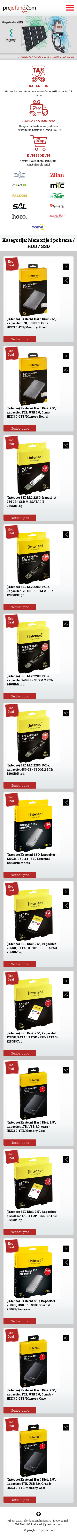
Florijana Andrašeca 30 (37, 1520)
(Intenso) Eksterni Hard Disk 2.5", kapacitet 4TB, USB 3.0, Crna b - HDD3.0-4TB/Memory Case (31, 1484)
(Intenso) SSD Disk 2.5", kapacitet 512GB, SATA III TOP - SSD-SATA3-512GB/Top (32, 1216)
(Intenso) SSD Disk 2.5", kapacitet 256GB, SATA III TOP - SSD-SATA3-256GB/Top (32, 948)
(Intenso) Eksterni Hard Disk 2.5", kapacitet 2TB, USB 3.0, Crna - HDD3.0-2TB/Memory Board (31, 412)
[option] (38, 34)
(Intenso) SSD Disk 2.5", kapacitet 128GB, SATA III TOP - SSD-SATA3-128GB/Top (32, 1037)
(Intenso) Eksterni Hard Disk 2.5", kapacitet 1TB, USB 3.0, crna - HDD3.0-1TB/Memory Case (31, 1126)
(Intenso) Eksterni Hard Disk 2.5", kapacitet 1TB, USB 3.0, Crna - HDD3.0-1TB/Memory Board (31, 323)
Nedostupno (20, 339)
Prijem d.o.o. (14, 1520)
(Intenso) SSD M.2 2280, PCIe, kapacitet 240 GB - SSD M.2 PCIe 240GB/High (30, 680)
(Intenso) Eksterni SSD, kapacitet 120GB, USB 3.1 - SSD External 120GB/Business (31, 859)
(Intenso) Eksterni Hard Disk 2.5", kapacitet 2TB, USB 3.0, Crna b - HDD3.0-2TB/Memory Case (31, 1394)
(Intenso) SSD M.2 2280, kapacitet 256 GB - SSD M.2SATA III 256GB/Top (31, 502)
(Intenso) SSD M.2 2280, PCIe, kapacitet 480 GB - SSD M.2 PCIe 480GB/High (30, 769)
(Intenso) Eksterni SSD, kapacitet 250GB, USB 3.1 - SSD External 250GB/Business (31, 1305)
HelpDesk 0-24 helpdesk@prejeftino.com (38, 1524)
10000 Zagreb (60, 1520)
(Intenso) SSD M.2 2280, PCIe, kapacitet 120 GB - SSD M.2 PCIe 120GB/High (30, 591)
